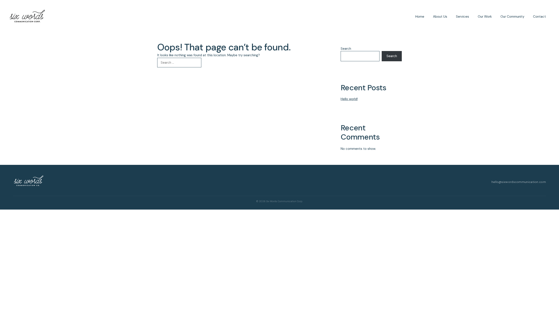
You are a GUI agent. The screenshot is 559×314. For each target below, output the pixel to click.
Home (419, 16)
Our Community (512, 16)
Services (462, 16)
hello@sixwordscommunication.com (519, 182)
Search (346, 48)
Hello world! (349, 99)
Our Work (485, 16)
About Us (440, 16)
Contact (539, 16)
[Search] (208, 63)
